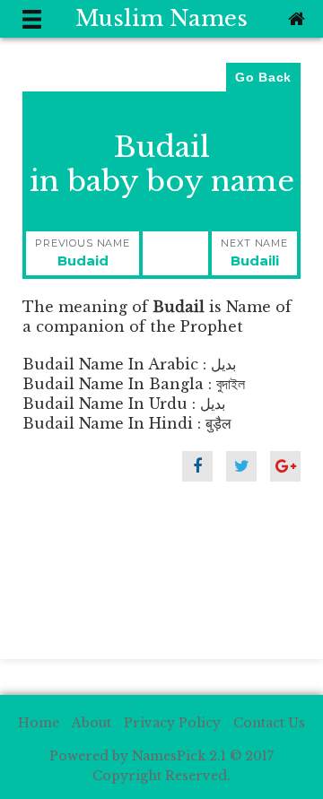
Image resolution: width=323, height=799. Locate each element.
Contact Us (269, 723)
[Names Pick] (294, 19)
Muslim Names (161, 18)
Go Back (263, 77)
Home (38, 723)
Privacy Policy (172, 723)
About (91, 723)
